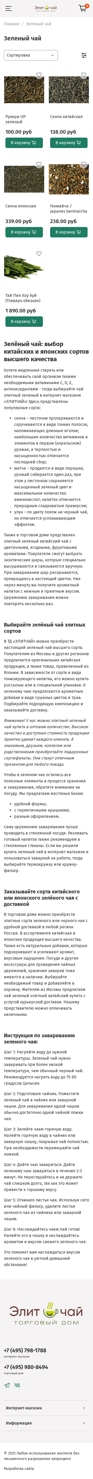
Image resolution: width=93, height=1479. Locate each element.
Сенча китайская (66, 116)
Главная (11, 23)
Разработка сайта (19, 1468)
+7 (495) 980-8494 (26, 1367)
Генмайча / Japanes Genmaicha (68, 209)
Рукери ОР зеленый (15, 119)
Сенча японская (20, 206)
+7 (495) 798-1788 (25, 1350)
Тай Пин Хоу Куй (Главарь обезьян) (22, 298)
